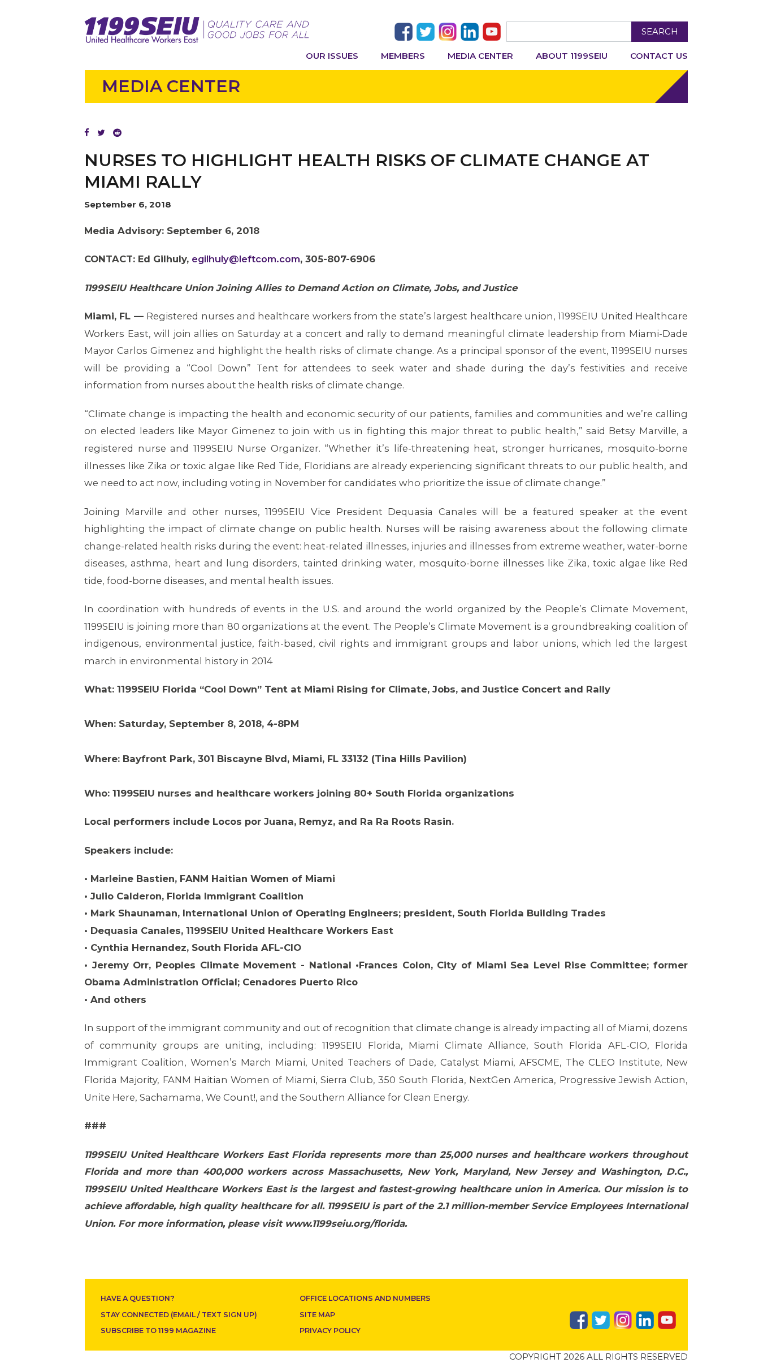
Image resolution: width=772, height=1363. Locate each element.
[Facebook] (86, 132)
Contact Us (659, 55)
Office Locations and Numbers (365, 1298)
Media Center (480, 55)
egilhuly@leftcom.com (246, 259)
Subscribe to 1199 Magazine (158, 1330)
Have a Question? (138, 1298)
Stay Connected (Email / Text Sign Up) (179, 1314)
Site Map (317, 1314)
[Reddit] (117, 132)
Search (659, 31)
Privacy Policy (330, 1330)
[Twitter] (101, 132)
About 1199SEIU (572, 55)
